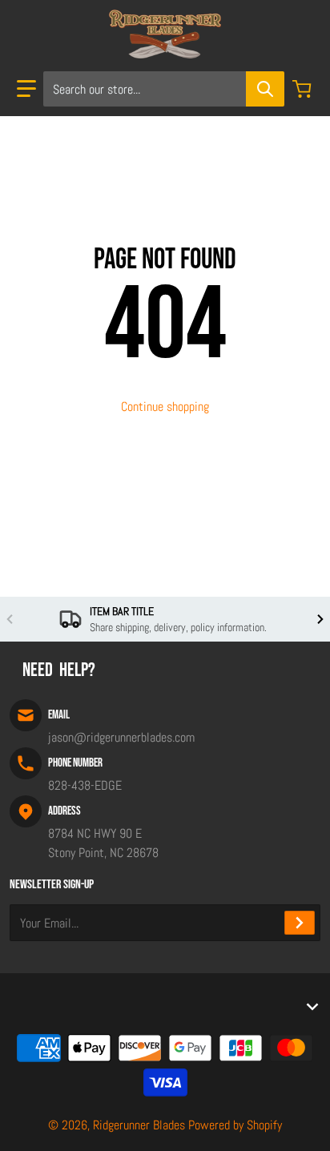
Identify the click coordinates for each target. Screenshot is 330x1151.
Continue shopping (165, 406)
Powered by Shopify (235, 1125)
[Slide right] (320, 619)
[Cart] (303, 89)
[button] (26, 89)
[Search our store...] (265, 89)
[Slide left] (9, 619)
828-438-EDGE (85, 785)
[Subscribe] (299, 923)
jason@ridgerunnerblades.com (121, 737)
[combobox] (163, 89)
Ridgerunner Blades (139, 1125)
